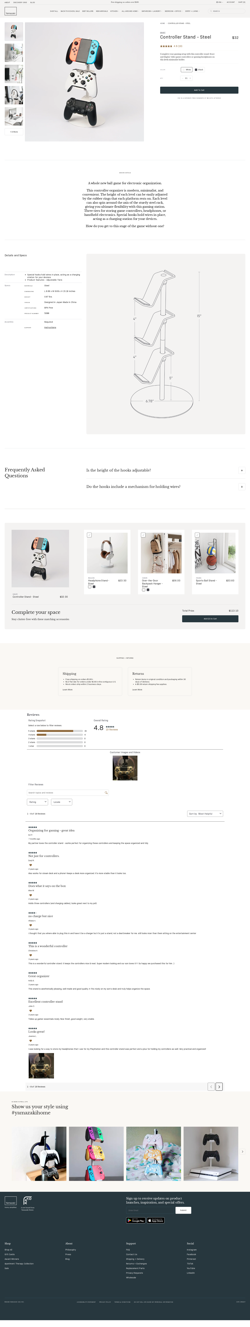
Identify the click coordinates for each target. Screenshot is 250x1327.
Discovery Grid (20, 2)
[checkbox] (89, 535)
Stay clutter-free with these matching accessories (40, 619)
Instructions (50, 327)
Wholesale (131, 1277)
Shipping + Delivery (135, 1259)
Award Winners (12, 1259)
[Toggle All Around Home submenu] (138, 11)
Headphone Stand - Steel (98, 582)
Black (200, 69)
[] (241, 2)
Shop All (8, 1249)
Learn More (68, 689)
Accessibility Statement (86, 1302)
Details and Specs (16, 255)
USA (219, 2)
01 (186, 78)
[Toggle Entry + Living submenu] (199, 11)
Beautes (91, 578)
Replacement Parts (135, 1268)
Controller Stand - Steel (185, 37)
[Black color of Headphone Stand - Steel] (94, 586)
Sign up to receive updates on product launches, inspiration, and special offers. (155, 1200)
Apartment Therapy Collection (19, 1263)
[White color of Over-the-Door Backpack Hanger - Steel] (143, 589)
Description (10, 274)
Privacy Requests (134, 1273)
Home (162, 23)
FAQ (128, 1249)
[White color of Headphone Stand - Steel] (89, 586)
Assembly (9, 322)
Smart (163, 33)
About (7, 2)
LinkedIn (191, 1273)
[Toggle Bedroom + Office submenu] (182, 11)
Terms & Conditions (122, 1302)
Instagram (192, 1249)
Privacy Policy (105, 1302)
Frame (198, 578)
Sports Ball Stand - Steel (206, 582)
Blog (32, 2)
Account (231, 2)
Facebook (191, 1254)
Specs (7, 285)
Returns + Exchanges (136, 1263)
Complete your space (36, 612)
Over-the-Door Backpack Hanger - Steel (152, 583)
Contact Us (131, 1254)
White (186, 70)
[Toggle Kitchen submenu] (118, 11)
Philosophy (70, 1249)
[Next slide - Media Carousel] (242, 1152)
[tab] (14, 31)
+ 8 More (14, 132)
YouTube (191, 1268)
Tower (144, 578)
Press (68, 1254)
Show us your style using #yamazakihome (40, 1110)
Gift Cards (10, 1254)
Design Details (125, 173)
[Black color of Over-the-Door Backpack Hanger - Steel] (148, 589)
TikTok (190, 1263)
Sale (7, 1268)
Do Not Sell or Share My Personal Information (153, 1302)
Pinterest (191, 1259)
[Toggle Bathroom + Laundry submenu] (161, 11)
